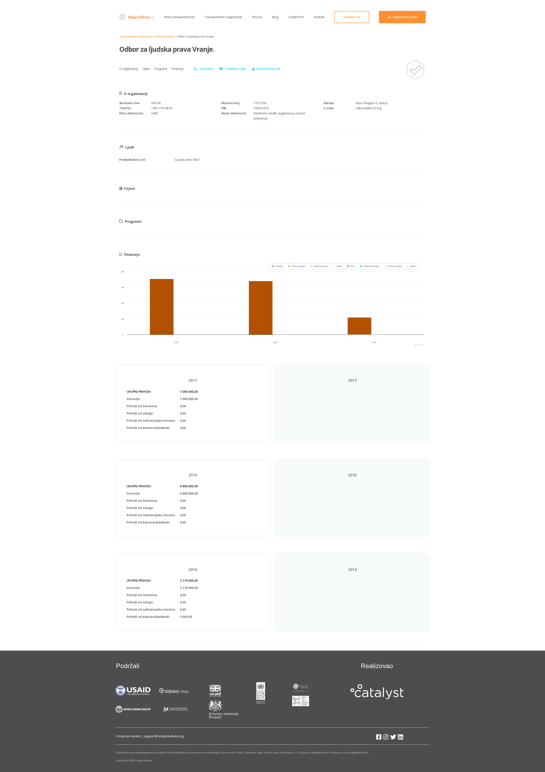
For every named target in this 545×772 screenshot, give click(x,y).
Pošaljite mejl (236, 69)
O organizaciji (128, 69)
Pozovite (206, 69)
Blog (275, 17)
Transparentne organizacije (223, 17)
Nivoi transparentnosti (179, 17)
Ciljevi (146, 69)
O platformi (296, 17)
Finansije (177, 69)
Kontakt (319, 17)
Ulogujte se (351, 17)
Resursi (257, 17)
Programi (160, 69)
